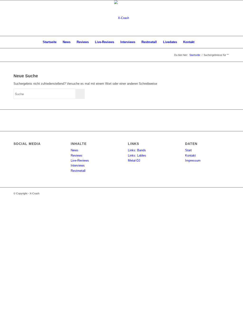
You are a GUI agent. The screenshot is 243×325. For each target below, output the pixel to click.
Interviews (78, 165)
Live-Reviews (80, 160)
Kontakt (190, 155)
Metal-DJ (134, 160)
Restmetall (78, 170)
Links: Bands (137, 150)
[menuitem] (50, 42)
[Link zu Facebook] (225, 18)
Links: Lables (137, 155)
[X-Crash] (121, 18)
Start (188, 150)
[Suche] (200, 42)
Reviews (76, 155)
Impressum (193, 160)
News (74, 150)
